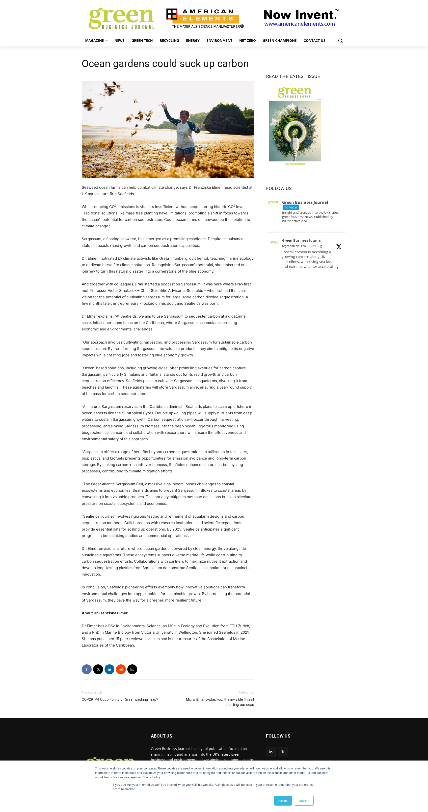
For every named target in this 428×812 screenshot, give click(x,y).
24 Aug (317, 246)
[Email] (132, 669)
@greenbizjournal (294, 246)
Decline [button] (304, 800)
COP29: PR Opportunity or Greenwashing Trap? (120, 699)
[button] (340, 40)
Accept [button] (283, 800)
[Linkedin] (109, 669)
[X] (98, 669)
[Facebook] (87, 669)
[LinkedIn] (271, 752)
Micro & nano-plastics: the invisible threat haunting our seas (220, 702)
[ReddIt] (121, 669)
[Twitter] (283, 752)
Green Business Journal (301, 240)
